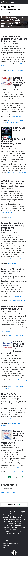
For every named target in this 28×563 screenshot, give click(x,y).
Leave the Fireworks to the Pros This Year (13, 270)
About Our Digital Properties (10, 543)
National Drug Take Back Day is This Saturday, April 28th (13, 347)
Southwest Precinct (15, 122)
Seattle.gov (4, 1)
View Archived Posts (8, 492)
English (12, 2)
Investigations (20, 70)
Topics (10, 13)
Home (3, 13)
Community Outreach (13, 120)
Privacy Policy (6, 545)
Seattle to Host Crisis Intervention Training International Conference (12, 226)
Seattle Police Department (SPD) (10, 9)
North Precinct (5, 122)
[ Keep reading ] (16, 116)
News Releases (5, 72)
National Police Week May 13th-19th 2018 (12, 307)
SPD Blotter (8, 7)
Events (9, 70)
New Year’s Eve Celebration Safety (11, 395)
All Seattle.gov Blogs (13, 504)
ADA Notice (6, 548)
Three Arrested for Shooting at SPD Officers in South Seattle (14, 39)
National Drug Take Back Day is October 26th (19, 82)
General (14, 70)
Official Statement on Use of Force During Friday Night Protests (12, 183)
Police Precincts (21, 300)
